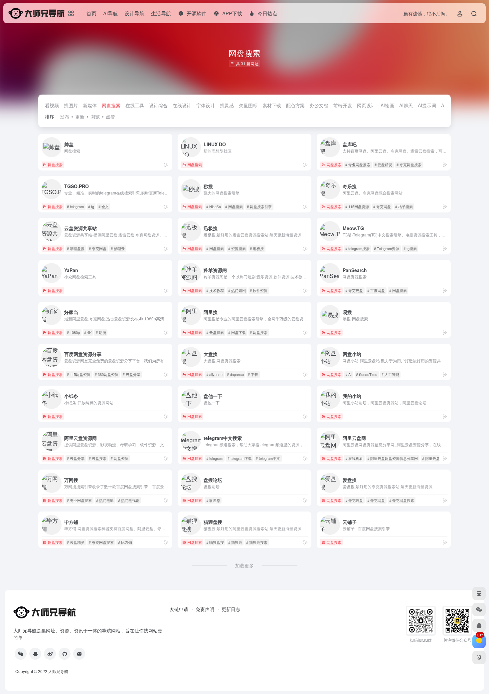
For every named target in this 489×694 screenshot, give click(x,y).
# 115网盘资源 (357, 206)
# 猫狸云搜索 (256, 542)
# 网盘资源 (119, 458)
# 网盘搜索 (234, 206)
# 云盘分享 (131, 374)
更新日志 (231, 609)
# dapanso (235, 374)
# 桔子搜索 (404, 206)
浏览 (95, 116)
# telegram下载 (240, 458)
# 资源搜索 (237, 248)
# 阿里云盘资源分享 (438, 458)
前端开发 (342, 105)
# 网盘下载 (237, 332)
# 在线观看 (354, 458)
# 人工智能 (390, 374)
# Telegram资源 (386, 248)
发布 (64, 116)
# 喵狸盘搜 (75, 248)
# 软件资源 (258, 290)
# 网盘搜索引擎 (259, 206)
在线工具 (134, 105)
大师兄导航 (58, 671)
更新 (79, 116)
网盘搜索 (111, 105)
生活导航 (161, 13)
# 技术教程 (215, 290)
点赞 (110, 116)
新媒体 (90, 105)
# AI (348, 374)
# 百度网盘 (376, 290)
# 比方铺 (125, 542)
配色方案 (295, 105)
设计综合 (158, 105)
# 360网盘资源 (106, 374)
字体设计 (205, 105)
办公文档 (319, 105)
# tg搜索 (410, 248)
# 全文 (103, 206)
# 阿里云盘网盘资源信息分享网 (392, 458)
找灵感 (227, 105)
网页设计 (366, 105)
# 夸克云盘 (354, 290)
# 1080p (73, 332)
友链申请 (179, 609)
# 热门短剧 (237, 290)
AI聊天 (406, 105)
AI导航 (110, 13)
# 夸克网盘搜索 (409, 164)
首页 (91, 13)
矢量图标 (248, 105)
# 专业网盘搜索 (357, 164)
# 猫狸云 (118, 248)
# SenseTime (366, 374)
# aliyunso (214, 374)
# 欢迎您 (213, 500)
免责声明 (205, 609)
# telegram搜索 (357, 248)
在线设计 (182, 105)
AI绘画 (387, 105)
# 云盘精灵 (383, 164)
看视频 (52, 105)
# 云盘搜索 (215, 332)
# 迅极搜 (257, 248)
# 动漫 (101, 332)
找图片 (71, 105)
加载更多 (244, 565)
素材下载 (271, 105)
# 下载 (253, 374)
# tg (91, 206)
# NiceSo (213, 206)
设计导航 (134, 13)
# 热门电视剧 (128, 500)
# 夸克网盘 (382, 206)
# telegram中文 (268, 458)
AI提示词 (427, 105)
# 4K (87, 332)
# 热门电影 (105, 500)
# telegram (75, 206)
